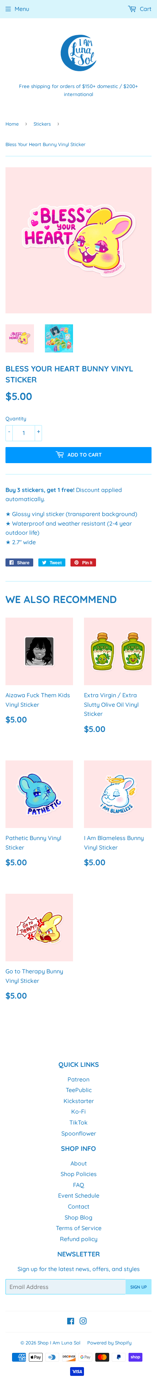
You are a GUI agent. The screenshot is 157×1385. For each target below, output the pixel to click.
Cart (145, 8)
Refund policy (78, 1239)
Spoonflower (78, 1133)
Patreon (78, 1079)
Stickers (42, 124)
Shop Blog (78, 1217)
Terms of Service (79, 1228)
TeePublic (79, 1090)
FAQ (78, 1184)
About (78, 1163)
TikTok (78, 1122)
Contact (78, 1206)
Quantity (15, 418)
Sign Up (138, 1287)
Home (12, 124)
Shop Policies (79, 1174)
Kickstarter (79, 1100)
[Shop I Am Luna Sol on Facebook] (70, 1321)
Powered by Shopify (109, 1343)
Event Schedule (78, 1195)
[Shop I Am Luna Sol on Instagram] (83, 1321)
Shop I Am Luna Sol (59, 1343)
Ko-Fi (78, 1111)
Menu (22, 8)
